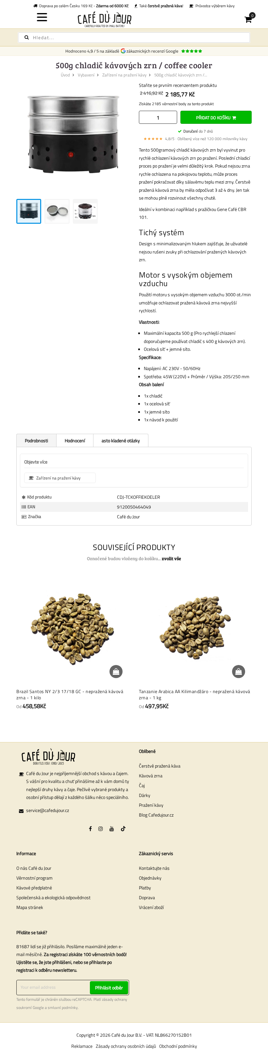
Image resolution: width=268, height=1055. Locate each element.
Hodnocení (75, 440)
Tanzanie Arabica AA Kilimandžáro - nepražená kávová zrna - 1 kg (194, 694)
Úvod (65, 75)
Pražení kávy (151, 805)
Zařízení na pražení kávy (124, 75)
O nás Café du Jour (33, 868)
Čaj (142, 785)
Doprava (147, 897)
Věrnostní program (34, 877)
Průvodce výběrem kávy (214, 6)
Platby (145, 887)
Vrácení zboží (151, 907)
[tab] (36, 440)
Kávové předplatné (34, 887)
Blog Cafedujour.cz (156, 814)
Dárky (144, 795)
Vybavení (86, 75)
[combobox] (134, 37)
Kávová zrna (150, 775)
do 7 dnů (198, 131)
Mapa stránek (29, 907)
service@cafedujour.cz (47, 810)
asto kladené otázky (121, 440)
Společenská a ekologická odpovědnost (53, 897)
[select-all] (171, 558)
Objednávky (150, 877)
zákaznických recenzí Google (153, 51)
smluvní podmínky (63, 1008)
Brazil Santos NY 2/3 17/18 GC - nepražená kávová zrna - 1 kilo (69, 694)
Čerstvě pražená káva (159, 765)
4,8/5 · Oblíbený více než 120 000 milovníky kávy (195, 139)
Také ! (160, 6)
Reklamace (81, 1046)
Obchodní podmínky (178, 1046)
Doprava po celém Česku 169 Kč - (82, 6)
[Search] (27, 37)
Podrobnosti (36, 440)
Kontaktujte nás (154, 868)
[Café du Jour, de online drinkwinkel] (134, 18)
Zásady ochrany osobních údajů (126, 1046)
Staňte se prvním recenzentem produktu (178, 85)
